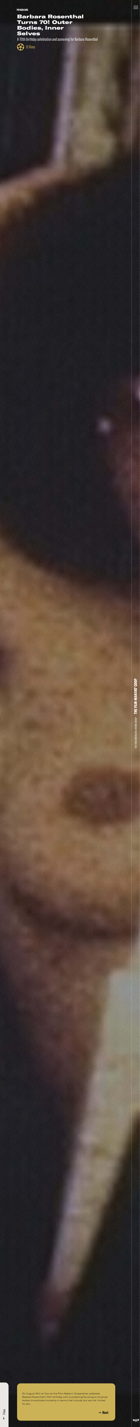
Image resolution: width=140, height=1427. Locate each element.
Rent (105, 1412)
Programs (22, 9)
